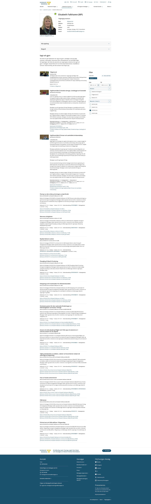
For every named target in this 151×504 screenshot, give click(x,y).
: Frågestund (56, 86)
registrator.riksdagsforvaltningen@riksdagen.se (53, 485)
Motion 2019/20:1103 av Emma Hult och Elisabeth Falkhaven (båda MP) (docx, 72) (59, 371)
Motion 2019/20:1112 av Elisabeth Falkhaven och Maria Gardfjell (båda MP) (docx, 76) (60, 324)
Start (41, 9)
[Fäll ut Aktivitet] (109, 88)
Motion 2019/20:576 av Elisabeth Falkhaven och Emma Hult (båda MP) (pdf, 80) (59, 440)
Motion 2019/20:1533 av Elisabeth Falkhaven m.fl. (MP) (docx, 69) (56, 300)
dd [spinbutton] (95, 85)
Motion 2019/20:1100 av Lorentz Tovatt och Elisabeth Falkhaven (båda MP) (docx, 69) (60, 394)
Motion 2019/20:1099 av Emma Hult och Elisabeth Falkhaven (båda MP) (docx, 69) (59, 416)
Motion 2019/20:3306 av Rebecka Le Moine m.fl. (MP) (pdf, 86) (55, 234)
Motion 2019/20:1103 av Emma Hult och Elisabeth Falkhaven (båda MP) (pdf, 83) (59, 373)
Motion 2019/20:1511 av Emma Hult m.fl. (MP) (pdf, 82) (53, 256)
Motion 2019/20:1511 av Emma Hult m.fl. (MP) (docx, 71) (54, 255)
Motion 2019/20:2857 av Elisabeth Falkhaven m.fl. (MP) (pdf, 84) (55, 212)
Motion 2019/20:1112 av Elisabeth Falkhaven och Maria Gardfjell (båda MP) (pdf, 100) (60, 325)
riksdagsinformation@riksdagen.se (50, 474)
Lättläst (67, 2)
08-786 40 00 (44, 464)
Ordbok (96, 2)
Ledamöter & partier (47, 9)
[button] (52, 6)
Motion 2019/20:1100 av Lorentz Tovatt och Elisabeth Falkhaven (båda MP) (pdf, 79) (60, 395)
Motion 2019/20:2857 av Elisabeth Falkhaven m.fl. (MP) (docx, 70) (56, 210)
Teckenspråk (74, 2)
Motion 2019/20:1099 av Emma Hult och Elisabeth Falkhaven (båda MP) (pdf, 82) (59, 418)
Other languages (89, 2)
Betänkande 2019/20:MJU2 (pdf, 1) (59, 127)
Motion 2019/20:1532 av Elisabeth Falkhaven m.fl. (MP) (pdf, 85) (55, 279)
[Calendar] (98, 85)
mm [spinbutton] (93, 85)
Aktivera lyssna (103, 2)
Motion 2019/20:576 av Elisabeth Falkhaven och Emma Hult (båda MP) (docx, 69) (59, 438)
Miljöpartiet (70, 21)
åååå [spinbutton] (91, 85)
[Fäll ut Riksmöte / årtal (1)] (109, 101)
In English (81, 2)
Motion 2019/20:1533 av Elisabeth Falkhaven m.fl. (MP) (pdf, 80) (55, 301)
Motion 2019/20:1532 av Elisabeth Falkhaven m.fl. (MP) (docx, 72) (56, 277)
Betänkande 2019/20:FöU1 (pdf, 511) (60, 186)
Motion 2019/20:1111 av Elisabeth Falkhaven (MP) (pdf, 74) (54, 349)
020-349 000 (44, 472)
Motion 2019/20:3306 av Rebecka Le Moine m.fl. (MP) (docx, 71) (55, 233)
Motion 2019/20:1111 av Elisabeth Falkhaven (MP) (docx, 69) (55, 347)
